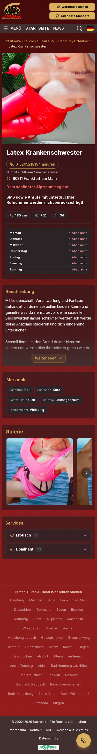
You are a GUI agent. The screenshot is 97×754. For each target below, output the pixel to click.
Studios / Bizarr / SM (39, 41)
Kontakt (36, 730)
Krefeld (14, 647)
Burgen (58, 703)
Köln (51, 600)
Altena (58, 656)
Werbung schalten (75, 7)
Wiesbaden (31, 628)
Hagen (84, 647)
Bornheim (40, 703)
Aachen (68, 628)
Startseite (37, 28)
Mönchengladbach (22, 638)
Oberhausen (34, 647)
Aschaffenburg (21, 666)
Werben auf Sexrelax (72, 730)
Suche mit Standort (75, 16)
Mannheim (75, 619)
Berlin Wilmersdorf (75, 694)
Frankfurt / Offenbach (74, 41)
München (36, 600)
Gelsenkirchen (52, 638)
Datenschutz (48, 738)
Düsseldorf (22, 610)
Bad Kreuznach (31, 675)
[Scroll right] (86, 472)
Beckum (54, 675)
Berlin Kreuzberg (20, 694)
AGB (49, 730)
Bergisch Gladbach (30, 684)
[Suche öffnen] (79, 28)
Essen (61, 610)
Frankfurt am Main (73, 600)
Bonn (37, 619)
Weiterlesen (46, 358)
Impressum (17, 730)
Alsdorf (42, 656)
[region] (48, 472)
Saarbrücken (22, 656)
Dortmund (43, 610)
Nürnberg (21, 619)
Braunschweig (79, 638)
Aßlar (42, 666)
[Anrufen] (83, 740)
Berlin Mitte (47, 694)
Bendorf (71, 675)
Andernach (76, 656)
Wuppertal (54, 619)
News (58, 28)
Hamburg (17, 600)
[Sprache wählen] (90, 28)
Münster (52, 628)
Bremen (77, 610)
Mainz (53, 647)
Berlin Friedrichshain (65, 684)
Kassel (68, 647)
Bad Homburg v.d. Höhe (69, 666)
